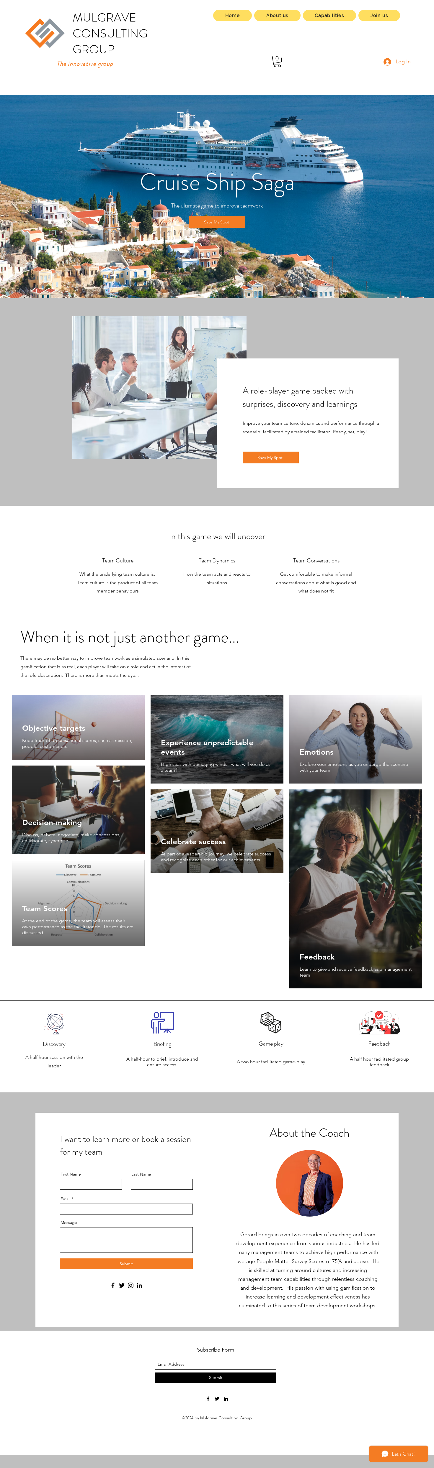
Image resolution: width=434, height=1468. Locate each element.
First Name (71, 1174)
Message (69, 1222)
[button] (277, 61)
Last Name (141, 1174)
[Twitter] (121, 1285)
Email (65, 1199)
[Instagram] (130, 1285)
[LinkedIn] (139, 1285)
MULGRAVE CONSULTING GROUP (110, 33)
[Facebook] (113, 1285)
